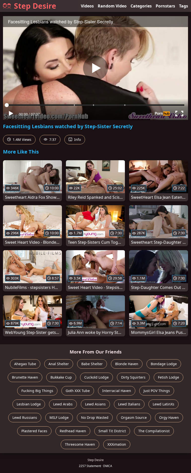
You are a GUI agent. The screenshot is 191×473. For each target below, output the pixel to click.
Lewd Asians (95, 404)
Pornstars (165, 6)
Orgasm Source (134, 417)
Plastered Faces (34, 431)
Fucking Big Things (37, 390)
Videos (87, 6)
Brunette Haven (25, 377)
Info (77, 139)
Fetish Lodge (168, 377)
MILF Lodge (59, 417)
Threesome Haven (80, 444)
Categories (141, 6)
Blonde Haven (126, 363)
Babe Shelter (92, 363)
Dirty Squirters (133, 377)
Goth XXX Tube (78, 390)
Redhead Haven (73, 431)
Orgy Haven (169, 417)
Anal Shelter (58, 363)
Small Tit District (112, 431)
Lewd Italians (129, 404)
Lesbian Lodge (29, 404)
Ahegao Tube (25, 363)
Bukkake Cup (61, 377)
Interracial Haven (116, 390)
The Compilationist (154, 431)
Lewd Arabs (63, 404)
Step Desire (35, 6)
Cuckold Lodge (96, 377)
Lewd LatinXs (163, 404)
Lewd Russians (24, 417)
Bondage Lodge (164, 363)
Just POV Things (156, 390)
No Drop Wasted (94, 417)
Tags (183, 6)
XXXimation (116, 444)
